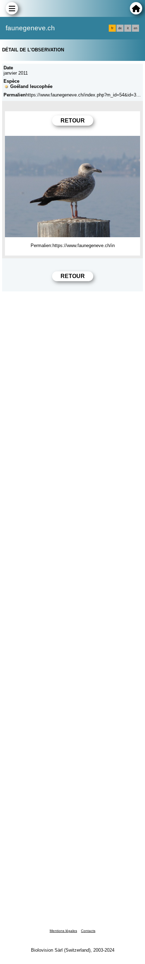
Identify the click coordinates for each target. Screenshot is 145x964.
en (135, 28)
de (120, 28)
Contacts (88, 931)
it (128, 28)
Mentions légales (63, 931)
